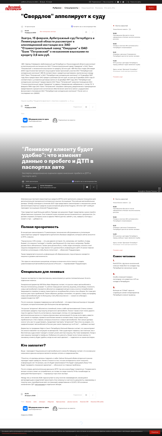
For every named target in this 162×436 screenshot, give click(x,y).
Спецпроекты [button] (71, 8)
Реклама (99, 8)
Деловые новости (73, 402)
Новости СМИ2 (27, 127)
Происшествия (60, 402)
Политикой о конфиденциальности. (14, 433)
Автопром (42, 402)
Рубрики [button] (57, 8)
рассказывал (40, 384)
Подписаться (96, 2)
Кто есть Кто (109, 8)
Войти (151, 8)
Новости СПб (84, 402)
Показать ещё (118, 77)
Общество (51, 402)
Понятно (154, 432)
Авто (35, 402)
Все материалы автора (48, 31)
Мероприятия (87, 8)
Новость (28, 402)
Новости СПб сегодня (97, 402)
